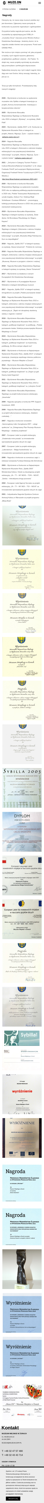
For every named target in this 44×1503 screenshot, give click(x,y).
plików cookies (11, 1482)
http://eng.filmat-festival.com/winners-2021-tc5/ (19, 179)
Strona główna (9, 9)
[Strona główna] (12, 3)
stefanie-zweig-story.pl (10, 137)
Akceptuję (13, 1499)
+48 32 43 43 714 (13, 1455)
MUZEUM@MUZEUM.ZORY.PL (12, 1443)
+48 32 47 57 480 (13, 1451)
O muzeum (23, 9)
